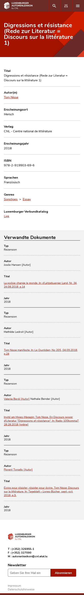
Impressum (14, 585)
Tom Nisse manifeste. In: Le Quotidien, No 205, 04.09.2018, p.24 (41, 351)
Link (6, 216)
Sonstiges (11, 199)
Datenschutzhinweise (21, 589)
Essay (27, 199)
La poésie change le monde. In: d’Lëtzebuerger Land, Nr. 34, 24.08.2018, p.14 (40, 284)
